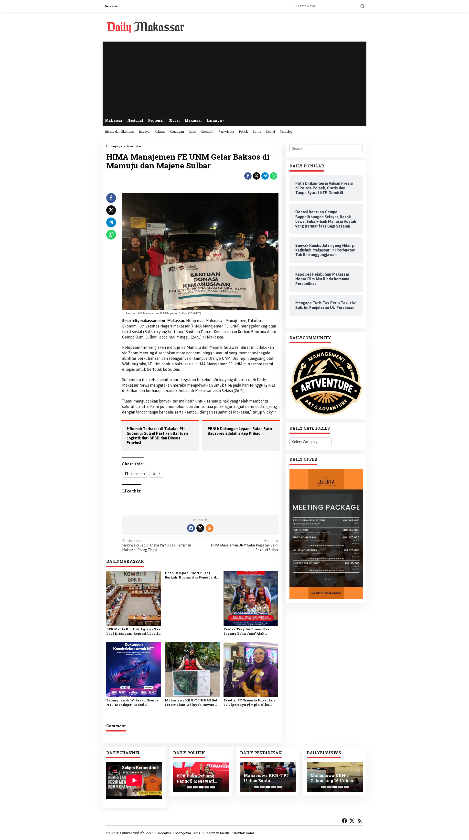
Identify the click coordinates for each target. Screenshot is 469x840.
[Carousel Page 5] (212, 787)
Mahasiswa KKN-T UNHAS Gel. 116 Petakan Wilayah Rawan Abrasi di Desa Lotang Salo (191, 702)
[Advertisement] (234, 78)
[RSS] (209, 528)
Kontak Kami (244, 833)
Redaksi (164, 833)
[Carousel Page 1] (189, 787)
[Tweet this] (256, 176)
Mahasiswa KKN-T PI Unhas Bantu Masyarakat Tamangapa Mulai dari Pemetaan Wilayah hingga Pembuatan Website (267, 778)
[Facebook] (191, 528)
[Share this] (248, 176)
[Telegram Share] (265, 176)
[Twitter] (200, 528)
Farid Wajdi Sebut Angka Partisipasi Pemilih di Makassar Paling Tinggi (156, 545)
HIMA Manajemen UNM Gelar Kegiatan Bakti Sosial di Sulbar (244, 545)
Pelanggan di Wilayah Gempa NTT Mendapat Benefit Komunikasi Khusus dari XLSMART (132, 702)
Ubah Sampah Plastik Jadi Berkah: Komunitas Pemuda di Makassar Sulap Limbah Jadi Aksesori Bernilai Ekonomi (191, 575)
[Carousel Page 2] (195, 787)
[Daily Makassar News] (145, 27)
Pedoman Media (217, 833)
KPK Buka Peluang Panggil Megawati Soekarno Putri (195, 779)
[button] (362, 6)
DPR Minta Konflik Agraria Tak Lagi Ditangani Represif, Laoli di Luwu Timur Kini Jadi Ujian (133, 631)
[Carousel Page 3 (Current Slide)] (201, 787)
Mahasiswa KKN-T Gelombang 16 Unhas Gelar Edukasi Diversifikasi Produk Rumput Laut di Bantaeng (331, 778)
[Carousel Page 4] (206, 787)
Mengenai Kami (187, 833)
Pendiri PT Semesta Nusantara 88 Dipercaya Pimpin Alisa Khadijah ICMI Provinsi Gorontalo (250, 702)
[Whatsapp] (273, 176)
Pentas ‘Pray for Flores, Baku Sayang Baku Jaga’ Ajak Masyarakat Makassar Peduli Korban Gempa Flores (249, 631)
